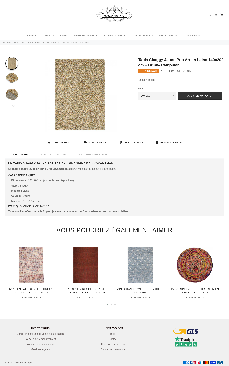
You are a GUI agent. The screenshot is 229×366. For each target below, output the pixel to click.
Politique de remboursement (40, 339)
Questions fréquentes (113, 344)
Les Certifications (53, 154)
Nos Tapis (29, 35)
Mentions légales (40, 349)
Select (142, 88)
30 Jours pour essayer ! (95, 154)
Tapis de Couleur (55, 35)
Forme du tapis (114, 35)
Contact (113, 339)
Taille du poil (142, 35)
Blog (112, 334)
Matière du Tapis (85, 35)
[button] (108, 304)
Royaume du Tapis (23, 362)
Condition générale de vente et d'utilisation (40, 334)
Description (20, 154)
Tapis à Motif (168, 35)
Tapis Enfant (193, 35)
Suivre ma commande (113, 349)
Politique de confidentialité (40, 344)
